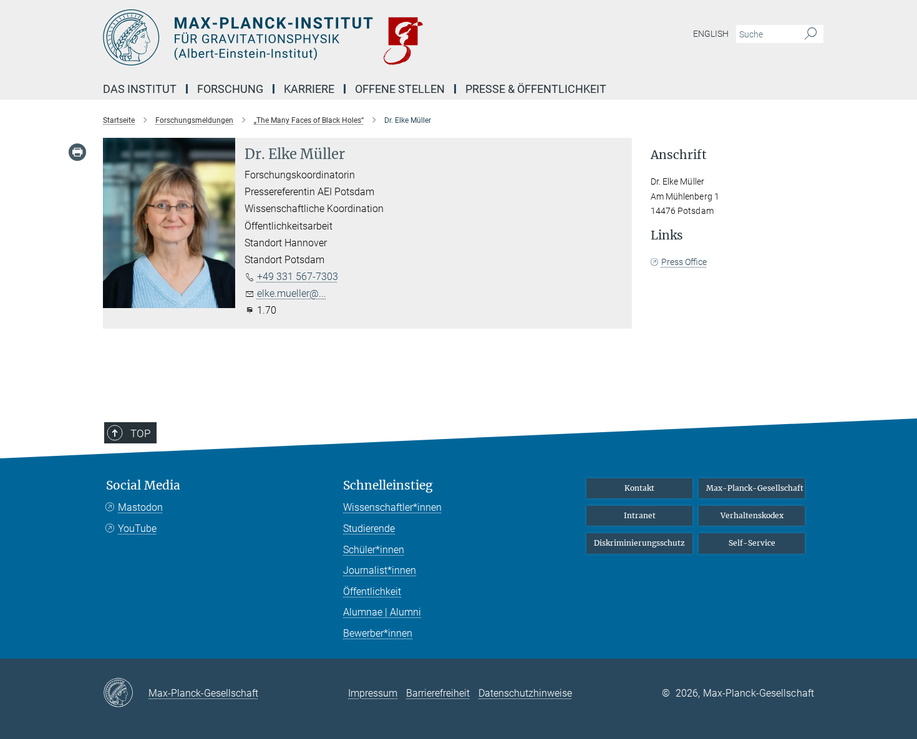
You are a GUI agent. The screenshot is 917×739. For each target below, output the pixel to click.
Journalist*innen (379, 570)
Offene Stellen (400, 89)
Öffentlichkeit (372, 591)
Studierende (369, 528)
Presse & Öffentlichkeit (535, 89)
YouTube (137, 528)
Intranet (640, 515)
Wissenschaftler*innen (392, 507)
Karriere (309, 89)
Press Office (684, 262)
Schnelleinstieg (388, 485)
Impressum (372, 693)
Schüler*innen (373, 550)
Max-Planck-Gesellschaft (754, 488)
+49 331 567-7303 (297, 277)
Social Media (143, 485)
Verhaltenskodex (752, 515)
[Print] (77, 152)
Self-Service (752, 543)
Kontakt (639, 488)
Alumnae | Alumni (382, 612)
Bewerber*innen (377, 633)
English (711, 34)
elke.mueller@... (291, 293)
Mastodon (140, 507)
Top (140, 433)
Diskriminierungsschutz (639, 543)
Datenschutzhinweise (525, 693)
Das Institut (140, 89)
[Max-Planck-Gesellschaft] (125, 693)
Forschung (230, 89)
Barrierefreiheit (438, 693)
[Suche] (810, 34)
